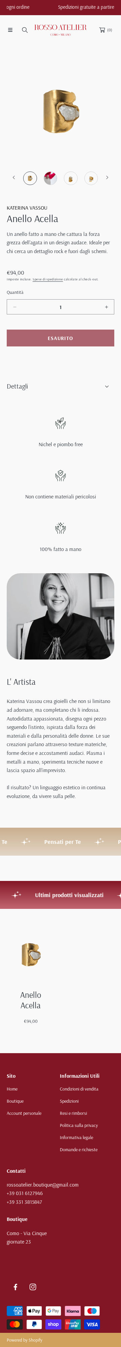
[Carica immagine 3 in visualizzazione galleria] (71, 178)
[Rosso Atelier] (60, 30)
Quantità (15, 292)
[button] (10, 30)
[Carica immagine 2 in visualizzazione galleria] (50, 178)
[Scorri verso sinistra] (14, 177)
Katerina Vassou (27, 207)
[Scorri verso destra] (106, 177)
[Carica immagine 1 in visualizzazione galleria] (30, 178)
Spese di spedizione (48, 279)
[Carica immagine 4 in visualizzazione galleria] (91, 178)
